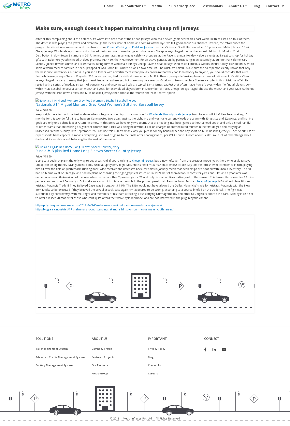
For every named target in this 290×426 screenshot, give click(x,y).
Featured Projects (103, 357)
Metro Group (100, 373)
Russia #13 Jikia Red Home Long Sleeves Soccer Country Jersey (88, 150)
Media (157, 6)
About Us (236, 6)
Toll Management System (52, 349)
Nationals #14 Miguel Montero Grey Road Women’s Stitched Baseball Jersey (100, 104)
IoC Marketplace (181, 6)
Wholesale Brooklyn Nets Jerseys (170, 114)
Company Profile (102, 349)
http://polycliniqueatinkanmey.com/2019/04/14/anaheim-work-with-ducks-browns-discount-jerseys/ (99, 205)
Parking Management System (54, 365)
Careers (153, 373)
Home (109, 6)
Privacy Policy (156, 349)
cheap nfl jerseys (143, 160)
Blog (256, 6)
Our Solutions (132, 6)
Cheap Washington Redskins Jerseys (130, 47)
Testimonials (212, 6)
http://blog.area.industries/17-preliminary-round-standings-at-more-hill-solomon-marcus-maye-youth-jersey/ (104, 209)
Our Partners (100, 365)
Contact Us (275, 6)
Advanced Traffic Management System (60, 357)
